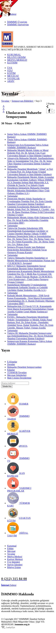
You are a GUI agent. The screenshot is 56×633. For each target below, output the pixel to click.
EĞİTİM (11, 73)
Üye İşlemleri (13, 562)
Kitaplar (11, 370)
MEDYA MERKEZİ (17, 60)
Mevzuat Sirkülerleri (16, 375)
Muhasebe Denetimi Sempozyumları (24, 367)
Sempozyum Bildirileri (23, 101)
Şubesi (8, 585)
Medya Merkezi (14, 556)
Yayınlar (5, 101)
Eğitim (10, 548)
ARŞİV (10, 81)
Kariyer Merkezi (15, 559)
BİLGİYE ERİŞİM (16, 57)
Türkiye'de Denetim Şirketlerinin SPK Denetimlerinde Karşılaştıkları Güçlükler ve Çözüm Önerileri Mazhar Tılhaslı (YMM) (27, 231)
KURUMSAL (14, 54)
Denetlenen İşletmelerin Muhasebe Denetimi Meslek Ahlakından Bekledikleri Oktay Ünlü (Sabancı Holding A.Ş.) (28, 191)
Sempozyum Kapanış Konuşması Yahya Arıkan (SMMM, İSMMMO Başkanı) (29, 342)
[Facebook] (48, 112)
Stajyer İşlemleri (14, 564)
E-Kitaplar (12, 361)
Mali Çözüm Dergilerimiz (19, 378)
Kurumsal (11, 546)
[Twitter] (53, 112)
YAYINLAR (13, 78)
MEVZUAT (13, 76)
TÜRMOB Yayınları (17, 372)
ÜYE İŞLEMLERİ (26, 585)
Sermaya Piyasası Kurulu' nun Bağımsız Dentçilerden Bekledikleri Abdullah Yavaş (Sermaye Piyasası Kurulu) (27, 250)
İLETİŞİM (12, 62)
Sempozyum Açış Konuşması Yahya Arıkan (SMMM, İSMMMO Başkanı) (27, 146)
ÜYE (9, 67)
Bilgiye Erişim (14, 567)
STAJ (10, 70)
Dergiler (11, 364)
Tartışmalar (12, 166)
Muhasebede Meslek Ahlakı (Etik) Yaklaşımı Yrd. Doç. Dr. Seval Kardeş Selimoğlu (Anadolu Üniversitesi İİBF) (30, 220)
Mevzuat (11, 551)
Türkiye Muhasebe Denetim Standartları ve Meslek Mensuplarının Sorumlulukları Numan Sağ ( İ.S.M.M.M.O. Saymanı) (31, 260)
